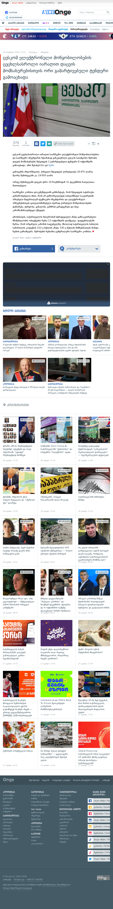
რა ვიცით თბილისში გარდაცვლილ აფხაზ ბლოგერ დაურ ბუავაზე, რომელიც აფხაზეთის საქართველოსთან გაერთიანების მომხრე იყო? (94, 540)
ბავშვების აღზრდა (67, 802)
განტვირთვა (31, 3)
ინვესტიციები (15, 18)
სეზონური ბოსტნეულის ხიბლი (19, 744)
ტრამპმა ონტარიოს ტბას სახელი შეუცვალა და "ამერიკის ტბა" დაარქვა (19, 490)
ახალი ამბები (17, 3)
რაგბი (33, 840)
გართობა (63, 825)
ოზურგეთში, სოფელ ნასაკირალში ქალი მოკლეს (56, 490)
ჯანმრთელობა (68, 792)
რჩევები (62, 842)
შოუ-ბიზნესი (36, 830)
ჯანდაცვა (7, 825)
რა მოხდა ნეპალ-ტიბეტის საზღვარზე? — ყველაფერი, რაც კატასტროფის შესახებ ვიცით (56, 744)
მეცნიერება (36, 819)
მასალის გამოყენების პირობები (86, 780)
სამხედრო (7, 811)
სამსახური (63, 832)
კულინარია (64, 822)
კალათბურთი (37, 844)
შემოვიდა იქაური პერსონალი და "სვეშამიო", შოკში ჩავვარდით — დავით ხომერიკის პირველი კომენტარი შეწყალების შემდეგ (68, 376)
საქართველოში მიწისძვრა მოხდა (94, 490)
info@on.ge (19, 879)
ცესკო (28, 237)
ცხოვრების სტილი (70, 809)
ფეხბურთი (35, 837)
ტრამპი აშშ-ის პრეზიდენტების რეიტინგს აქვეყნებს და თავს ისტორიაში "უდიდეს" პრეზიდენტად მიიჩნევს (19, 439)
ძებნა (60, 3)
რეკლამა (46, 780)
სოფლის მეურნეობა (40, 805)
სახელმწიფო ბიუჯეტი (40, 802)
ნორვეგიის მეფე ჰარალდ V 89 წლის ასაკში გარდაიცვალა (23, 375)
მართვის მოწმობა (47, 3)
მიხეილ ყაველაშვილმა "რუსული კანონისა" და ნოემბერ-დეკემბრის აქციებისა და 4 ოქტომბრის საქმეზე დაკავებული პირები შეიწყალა (56, 591)
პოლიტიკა (95, 29)
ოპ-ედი (68, 23)
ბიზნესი (34, 798)
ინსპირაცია (64, 839)
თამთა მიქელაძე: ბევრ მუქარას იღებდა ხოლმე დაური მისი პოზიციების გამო (19, 540)
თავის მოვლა (65, 805)
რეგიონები (7, 832)
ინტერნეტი (35, 816)
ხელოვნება (36, 826)
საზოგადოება (11, 816)
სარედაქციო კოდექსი (61, 780)
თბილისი (7, 829)
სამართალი (8, 835)
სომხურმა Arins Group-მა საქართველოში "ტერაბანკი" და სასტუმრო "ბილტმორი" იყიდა (56, 439)
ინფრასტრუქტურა (11, 839)
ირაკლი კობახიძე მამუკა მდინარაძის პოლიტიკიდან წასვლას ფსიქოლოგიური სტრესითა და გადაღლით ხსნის (94, 591)
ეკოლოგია (7, 819)
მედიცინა (63, 798)
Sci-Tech (36, 809)
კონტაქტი (106, 780)
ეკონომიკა (37, 792)
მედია (5, 842)
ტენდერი (37, 237)
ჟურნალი (33, 23)
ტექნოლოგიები (37, 812)
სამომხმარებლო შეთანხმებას (55, 885)
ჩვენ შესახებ (34, 780)
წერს (51, 165)
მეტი (104, 29)
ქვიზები (81, 23)
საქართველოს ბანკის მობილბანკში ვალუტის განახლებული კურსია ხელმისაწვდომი (19, 642)
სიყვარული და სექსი (68, 835)
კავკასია (6, 805)
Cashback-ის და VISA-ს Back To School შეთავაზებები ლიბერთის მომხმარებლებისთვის (56, 693)
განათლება (8, 822)
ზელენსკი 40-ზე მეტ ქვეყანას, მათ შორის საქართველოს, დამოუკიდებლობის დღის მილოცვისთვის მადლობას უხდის (94, 693)
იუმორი (62, 829)
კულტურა (36, 823)
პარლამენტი (8, 795)
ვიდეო (57, 23)
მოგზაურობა (64, 816)
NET (46, 23)
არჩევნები (44, 52)
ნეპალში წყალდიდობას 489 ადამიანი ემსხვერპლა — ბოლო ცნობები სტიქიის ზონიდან (56, 540)
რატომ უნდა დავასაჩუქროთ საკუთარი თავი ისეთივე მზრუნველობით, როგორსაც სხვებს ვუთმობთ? (56, 642)
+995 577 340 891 (34, 879)
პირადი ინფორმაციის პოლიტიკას (17, 888)
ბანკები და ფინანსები (40, 795)
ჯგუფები (13, 13)
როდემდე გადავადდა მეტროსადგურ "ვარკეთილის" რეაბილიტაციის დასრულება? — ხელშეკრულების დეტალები (94, 439)
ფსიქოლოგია (65, 795)
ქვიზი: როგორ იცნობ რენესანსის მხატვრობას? (94, 642)
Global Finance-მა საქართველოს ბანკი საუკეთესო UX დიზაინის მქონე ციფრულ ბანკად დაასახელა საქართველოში (94, 744)
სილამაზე (63, 812)
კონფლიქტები (9, 808)
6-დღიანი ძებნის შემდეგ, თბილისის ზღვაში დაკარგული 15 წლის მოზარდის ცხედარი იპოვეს (23, 333)
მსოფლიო (7, 802)
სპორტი (35, 834)
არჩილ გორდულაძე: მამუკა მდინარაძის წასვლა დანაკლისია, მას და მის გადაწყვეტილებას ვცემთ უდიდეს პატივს (68, 333)
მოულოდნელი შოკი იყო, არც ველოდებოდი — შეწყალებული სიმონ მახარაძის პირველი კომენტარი (19, 591)
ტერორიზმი (8, 798)
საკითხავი (96, 23)
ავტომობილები (66, 819)
